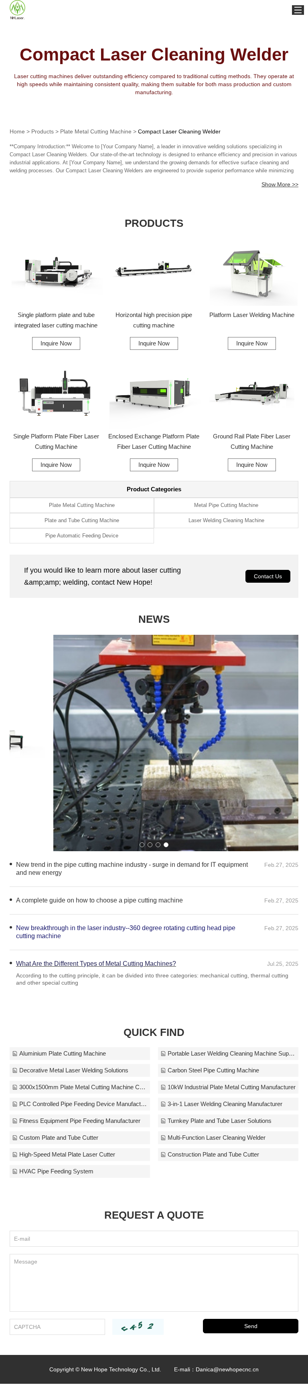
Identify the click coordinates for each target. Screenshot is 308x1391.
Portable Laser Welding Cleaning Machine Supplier (232, 1053)
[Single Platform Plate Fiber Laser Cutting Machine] (56, 394)
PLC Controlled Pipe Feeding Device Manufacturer (83, 1103)
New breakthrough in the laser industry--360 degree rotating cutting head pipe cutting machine (125, 932)
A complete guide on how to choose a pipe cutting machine (99, 900)
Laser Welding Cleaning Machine (226, 520)
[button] (142, 844)
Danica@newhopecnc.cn (227, 1369)
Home (17, 131)
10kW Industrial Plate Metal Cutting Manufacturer (232, 1087)
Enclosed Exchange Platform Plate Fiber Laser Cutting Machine (153, 441)
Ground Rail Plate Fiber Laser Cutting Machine (251, 441)
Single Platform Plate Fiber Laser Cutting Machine (56, 441)
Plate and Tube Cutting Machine (82, 520)
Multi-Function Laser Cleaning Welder (216, 1137)
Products (42, 131)
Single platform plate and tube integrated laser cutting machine (55, 320)
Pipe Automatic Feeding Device (81, 536)
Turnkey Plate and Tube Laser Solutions (220, 1120)
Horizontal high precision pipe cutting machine (154, 320)
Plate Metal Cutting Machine (96, 131)
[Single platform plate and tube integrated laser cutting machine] (56, 273)
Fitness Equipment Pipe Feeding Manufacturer (79, 1120)
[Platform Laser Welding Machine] (251, 273)
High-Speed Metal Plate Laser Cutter (67, 1154)
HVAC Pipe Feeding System (56, 1171)
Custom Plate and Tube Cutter (58, 1137)
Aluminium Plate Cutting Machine (62, 1053)
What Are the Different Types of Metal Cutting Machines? (96, 963)
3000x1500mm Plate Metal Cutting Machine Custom (83, 1087)
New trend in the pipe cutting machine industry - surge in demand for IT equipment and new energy (132, 868)
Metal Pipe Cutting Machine (226, 505)
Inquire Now (56, 343)
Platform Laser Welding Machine (251, 314)
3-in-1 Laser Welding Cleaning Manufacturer (225, 1103)
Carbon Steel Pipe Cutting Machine (213, 1070)
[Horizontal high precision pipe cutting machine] (154, 273)
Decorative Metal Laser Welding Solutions (73, 1070)
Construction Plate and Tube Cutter (213, 1154)
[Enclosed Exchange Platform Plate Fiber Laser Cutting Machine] (154, 394)
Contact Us (268, 576)
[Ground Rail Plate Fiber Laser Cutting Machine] (251, 394)
